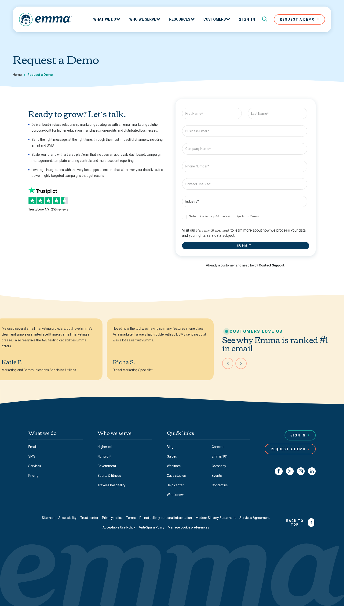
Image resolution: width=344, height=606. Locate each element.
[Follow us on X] (290, 471)
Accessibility (67, 518)
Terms (131, 518)
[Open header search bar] (264, 19)
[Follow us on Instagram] (301, 471)
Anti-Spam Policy (151, 527)
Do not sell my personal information (165, 518)
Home (17, 75)
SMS (31, 456)
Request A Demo (297, 19)
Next (241, 363)
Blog (170, 447)
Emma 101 (220, 456)
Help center (175, 485)
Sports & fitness (109, 475)
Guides (172, 456)
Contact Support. (272, 265)
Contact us (220, 485)
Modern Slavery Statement (216, 518)
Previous (227, 363)
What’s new (175, 495)
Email (32, 447)
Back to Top (295, 522)
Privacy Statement (213, 229)
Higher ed (105, 447)
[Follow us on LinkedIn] (312, 471)
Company (219, 466)
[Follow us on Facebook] (278, 471)
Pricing (33, 475)
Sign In (247, 19)
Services (34, 466)
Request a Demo (288, 449)
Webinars (174, 466)
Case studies (176, 475)
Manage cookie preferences (188, 527)
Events (217, 475)
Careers (217, 447)
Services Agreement (254, 518)
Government (107, 466)
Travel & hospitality (111, 485)
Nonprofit (104, 456)
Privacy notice (112, 518)
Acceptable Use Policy (118, 527)
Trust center (89, 518)
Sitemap (48, 518)
